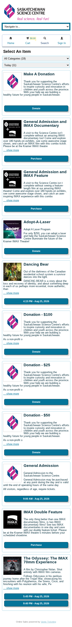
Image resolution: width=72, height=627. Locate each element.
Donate (36, 108)
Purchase (36, 158)
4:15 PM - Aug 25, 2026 (36, 301)
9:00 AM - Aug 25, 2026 (36, 498)
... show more (11, 150)
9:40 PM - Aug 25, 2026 (36, 603)
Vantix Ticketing (48, 622)
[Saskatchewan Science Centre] (26, 20)
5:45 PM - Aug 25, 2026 (36, 596)
